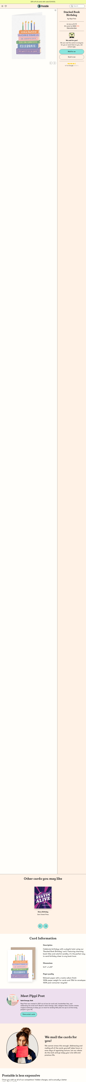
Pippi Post (72, 19)
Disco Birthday (43, 912)
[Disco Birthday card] (43, 897)
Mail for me (72, 51)
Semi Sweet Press (43, 914)
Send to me (71, 57)
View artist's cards (29, 1014)
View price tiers (72, 28)
